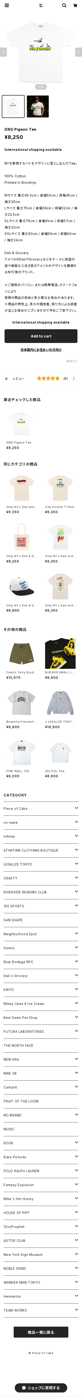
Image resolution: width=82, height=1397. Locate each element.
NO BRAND (12, 1115)
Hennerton (12, 1296)
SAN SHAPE (13, 920)
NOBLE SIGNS (15, 1268)
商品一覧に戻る (41, 1332)
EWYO (9, 990)
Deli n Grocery (16, 976)
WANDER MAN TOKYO (22, 1282)
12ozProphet (14, 1227)
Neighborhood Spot (20, 934)
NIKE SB (10, 1073)
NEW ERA (11, 1059)
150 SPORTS (14, 906)
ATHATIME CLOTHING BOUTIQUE (31, 850)
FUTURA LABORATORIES (24, 1031)
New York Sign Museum (23, 1254)
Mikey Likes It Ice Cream (24, 1004)
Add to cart (41, 336)
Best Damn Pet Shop (21, 1018)
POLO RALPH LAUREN (21, 1171)
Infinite (9, 836)
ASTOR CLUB (15, 1241)
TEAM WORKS (15, 1310)
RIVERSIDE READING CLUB (25, 892)
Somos (9, 948)
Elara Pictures (15, 1157)
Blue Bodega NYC (18, 962)
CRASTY (11, 878)
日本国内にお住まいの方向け (41, 350)
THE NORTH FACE (18, 1045)
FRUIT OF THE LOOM (21, 1101)
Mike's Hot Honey (19, 1199)
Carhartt (10, 1087)
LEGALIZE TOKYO (18, 864)
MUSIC (9, 1129)
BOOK (8, 1143)
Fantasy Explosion (19, 1185)
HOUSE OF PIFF (16, 1213)
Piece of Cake (16, 808)
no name (11, 822)
